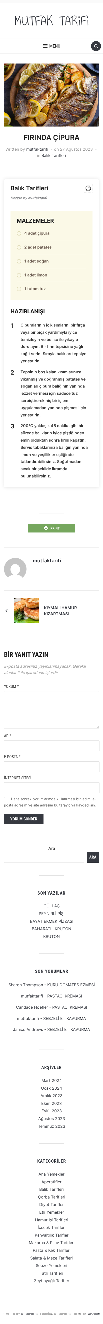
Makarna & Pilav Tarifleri (51, 1242)
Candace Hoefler (32, 1007)
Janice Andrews (28, 1029)
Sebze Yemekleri (51, 1265)
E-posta (12, 756)
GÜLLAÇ (52, 905)
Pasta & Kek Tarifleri (51, 1250)
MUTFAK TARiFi (51, 21)
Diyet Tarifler (51, 1204)
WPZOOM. (95, 1314)
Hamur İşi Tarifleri (51, 1219)
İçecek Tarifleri (52, 1227)
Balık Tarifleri (54, 155)
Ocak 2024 (51, 1088)
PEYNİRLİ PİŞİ (51, 913)
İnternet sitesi (17, 778)
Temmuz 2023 (51, 1126)
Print (55, 528)
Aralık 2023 (51, 1095)
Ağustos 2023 (51, 1118)
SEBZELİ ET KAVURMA (64, 1018)
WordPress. (30, 1314)
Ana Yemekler (51, 1174)
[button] (51, 46)
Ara (51, 848)
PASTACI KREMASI (64, 995)
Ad (7, 735)
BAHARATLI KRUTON (51, 928)
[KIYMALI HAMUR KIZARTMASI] (26, 610)
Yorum (11, 686)
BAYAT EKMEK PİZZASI (51, 921)
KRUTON (51, 936)
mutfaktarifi (37, 149)
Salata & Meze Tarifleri (51, 1258)
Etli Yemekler (51, 1212)
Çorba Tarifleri (51, 1196)
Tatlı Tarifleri (51, 1273)
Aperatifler (52, 1181)
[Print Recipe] (88, 188)
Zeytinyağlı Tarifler (51, 1280)
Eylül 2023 (52, 1110)
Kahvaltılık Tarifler (51, 1235)
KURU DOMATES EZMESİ (71, 984)
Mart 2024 (52, 1080)
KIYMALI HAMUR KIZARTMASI (60, 610)
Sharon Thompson (25, 984)
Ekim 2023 (51, 1103)
